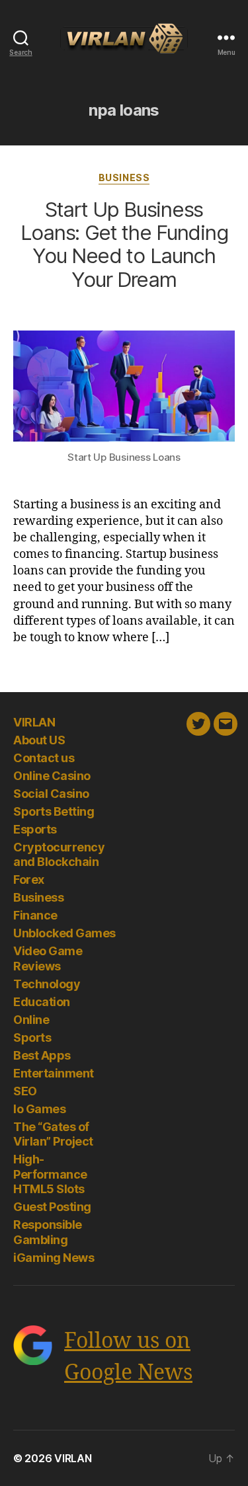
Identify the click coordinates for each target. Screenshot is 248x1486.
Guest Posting (52, 1207)
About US (39, 740)
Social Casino (51, 794)
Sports (32, 1037)
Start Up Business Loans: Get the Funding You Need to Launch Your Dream (124, 244)
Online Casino (52, 776)
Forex (28, 879)
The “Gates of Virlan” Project (53, 1134)
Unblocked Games (64, 933)
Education (41, 1002)
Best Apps (42, 1055)
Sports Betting (53, 811)
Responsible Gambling (47, 1232)
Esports (35, 829)
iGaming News (53, 1258)
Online (31, 1020)
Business (124, 177)
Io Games (39, 1109)
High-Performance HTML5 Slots (50, 1174)
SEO (25, 1091)
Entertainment (53, 1073)
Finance (35, 915)
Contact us (43, 758)
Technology (46, 984)
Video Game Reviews (47, 958)
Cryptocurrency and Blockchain (58, 854)
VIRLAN (34, 722)
